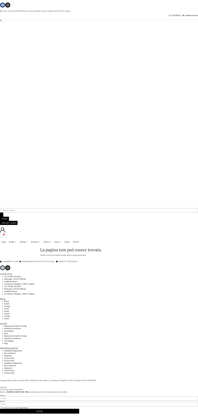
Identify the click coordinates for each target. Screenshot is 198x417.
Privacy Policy (9, 361)
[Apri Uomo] (60, 242)
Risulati (4, 219)
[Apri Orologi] (27, 242)
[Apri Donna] (50, 242)
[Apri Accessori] (39, 242)
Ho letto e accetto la (15, 408)
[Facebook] (2, 5)
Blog (6, 333)
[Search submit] (1, 215)
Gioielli (6, 304)
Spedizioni (8, 356)
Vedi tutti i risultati (9, 223)
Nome (2, 395)
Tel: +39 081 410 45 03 (12, 276)
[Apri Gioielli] (15, 242)
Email (2, 401)
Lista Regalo (9, 331)
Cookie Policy (9, 358)
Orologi (7, 306)
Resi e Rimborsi (10, 353)
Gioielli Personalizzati (12, 328)
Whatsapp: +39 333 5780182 (15, 279)
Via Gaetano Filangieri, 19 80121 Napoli (19, 284)
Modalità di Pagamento (13, 351)
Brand (6, 301)
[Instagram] (7, 5)
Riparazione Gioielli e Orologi (15, 326)
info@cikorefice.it (10, 281)
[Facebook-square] (2, 267)
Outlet (6, 309)
